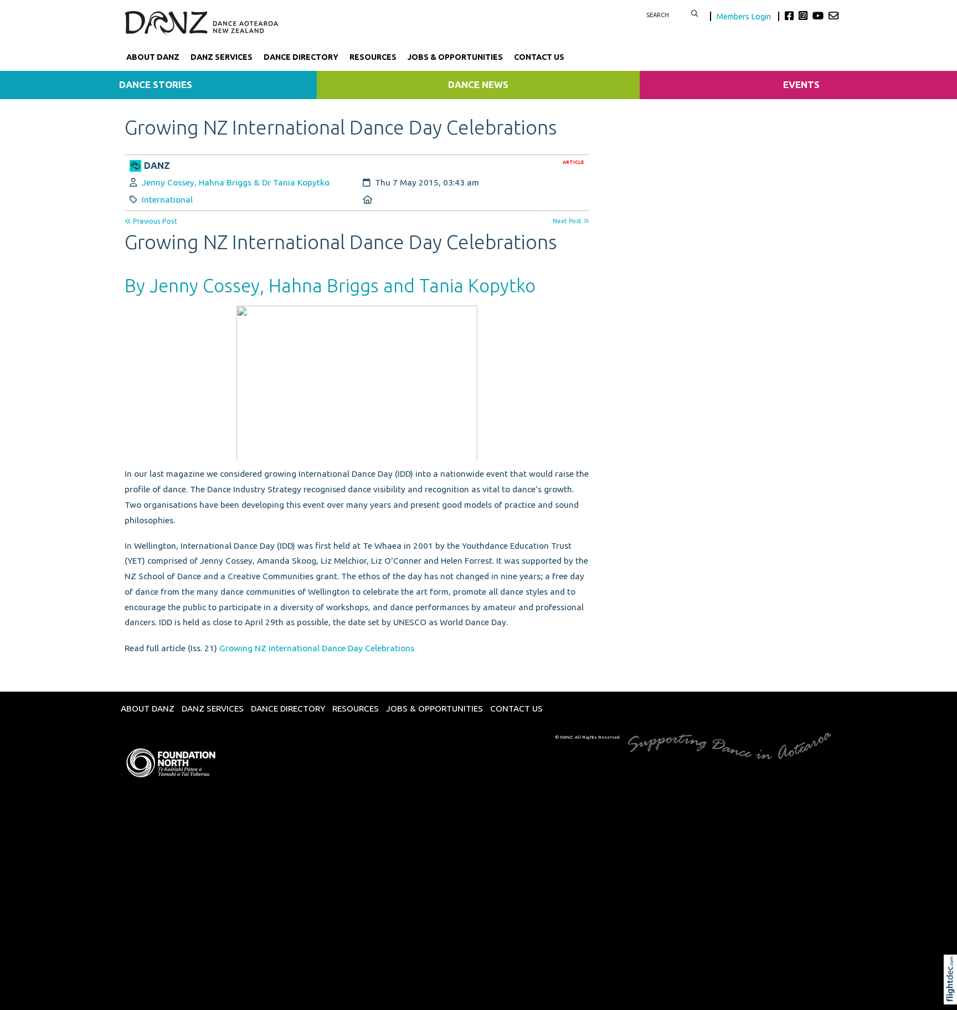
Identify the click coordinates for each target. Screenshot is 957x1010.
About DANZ (152, 57)
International (167, 199)
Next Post (568, 221)
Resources (373, 57)
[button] (953, 994)
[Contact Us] (833, 15)
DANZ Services (222, 57)
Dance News (478, 84)
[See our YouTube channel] (819, 15)
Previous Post (154, 221)
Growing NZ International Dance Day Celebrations (316, 648)
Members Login (745, 16)
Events (801, 84)
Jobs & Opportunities (455, 57)
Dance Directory (301, 57)
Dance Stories (155, 84)
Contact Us (539, 57)
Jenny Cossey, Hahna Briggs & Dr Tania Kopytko (236, 182)
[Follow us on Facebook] (790, 15)
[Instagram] (804, 15)
